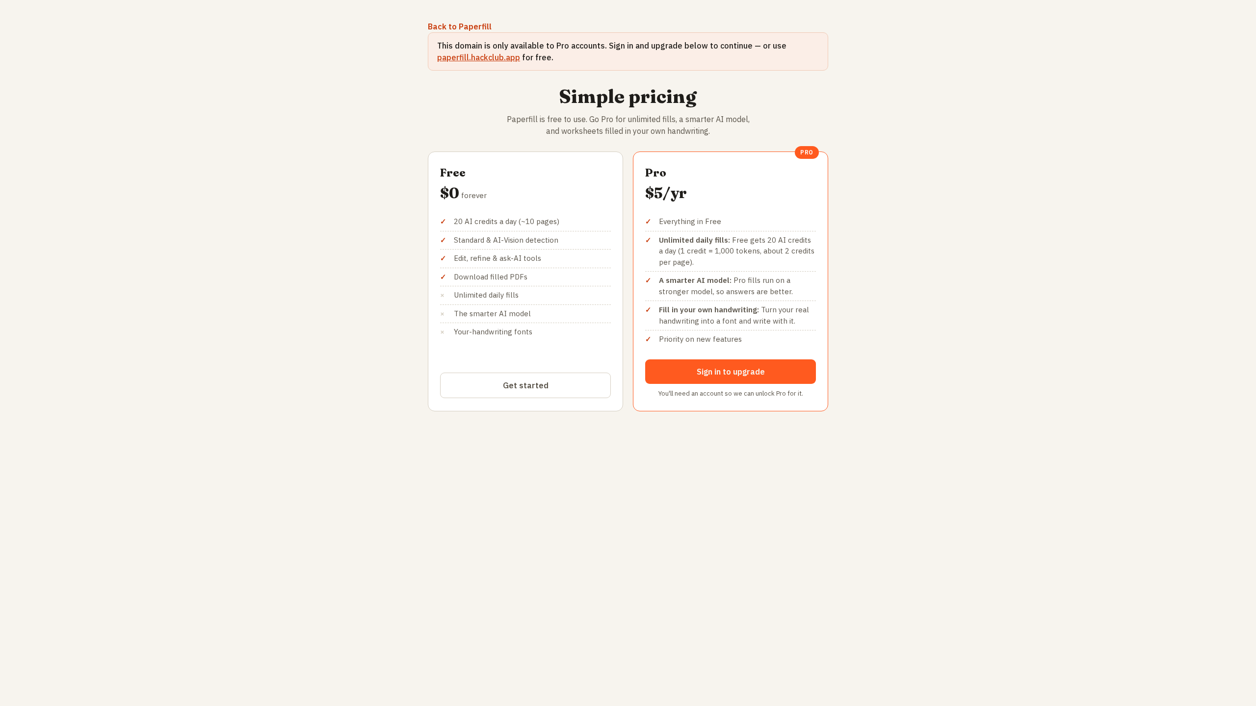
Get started (526, 385)
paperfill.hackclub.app (478, 57)
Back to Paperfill (460, 26)
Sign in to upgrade (731, 372)
